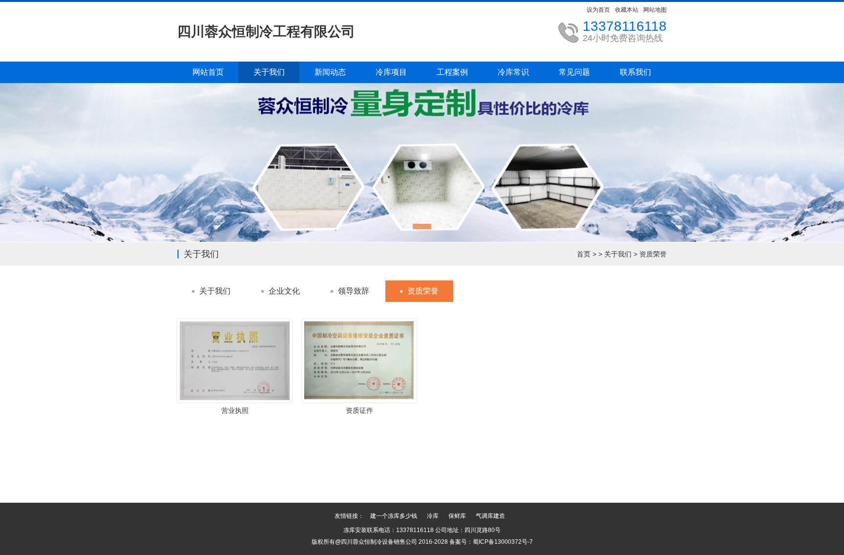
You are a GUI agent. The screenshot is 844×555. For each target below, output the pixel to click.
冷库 (433, 515)
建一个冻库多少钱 (393, 515)
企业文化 (284, 291)
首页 (584, 254)
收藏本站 (626, 9)
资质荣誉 (653, 254)
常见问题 (574, 72)
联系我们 (635, 72)
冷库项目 (391, 72)
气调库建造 (490, 515)
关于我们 (269, 72)
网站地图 (655, 9)
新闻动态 (330, 72)
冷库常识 (513, 72)
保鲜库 (457, 515)
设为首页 (598, 9)
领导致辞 (353, 291)
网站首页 (208, 72)
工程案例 (452, 72)
